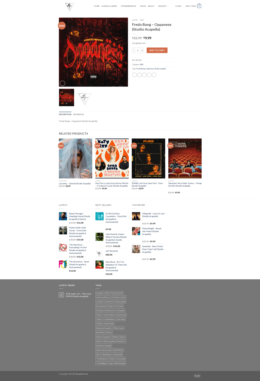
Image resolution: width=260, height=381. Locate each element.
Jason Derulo (121, 315)
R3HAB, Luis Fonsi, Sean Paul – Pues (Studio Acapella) (147, 184)
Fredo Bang (140, 69)
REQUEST (162, 6)
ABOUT (151, 6)
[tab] (65, 114)
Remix (109, 332)
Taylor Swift (117, 354)
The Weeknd (101, 359)
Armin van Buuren (103, 297)
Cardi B (99, 302)
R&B (142, 20)
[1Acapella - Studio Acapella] (72, 6)
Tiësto (111, 359)
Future (98, 315)
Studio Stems (118, 350)
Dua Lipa (99, 310)
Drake (120, 306)
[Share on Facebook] (134, 75)
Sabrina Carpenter (103, 337)
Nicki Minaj (100, 332)
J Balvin (99, 319)
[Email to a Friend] (144, 75)
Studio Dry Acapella (103, 346)
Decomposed (101, 306)
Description (65, 114)
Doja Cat (112, 306)
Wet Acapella (120, 363)
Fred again (120, 310)
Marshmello (109, 324)
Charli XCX (108, 302)
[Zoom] (62, 83)
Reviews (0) (78, 114)
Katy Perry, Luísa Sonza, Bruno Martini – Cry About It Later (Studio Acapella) (111, 184)
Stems (122, 337)
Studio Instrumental (103, 350)
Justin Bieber (109, 319)
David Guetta (120, 302)
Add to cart (157, 50)
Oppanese (150, 69)
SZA (97, 354)
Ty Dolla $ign (101, 363)
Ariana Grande (117, 293)
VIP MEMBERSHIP (128, 6)
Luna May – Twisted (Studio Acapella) (75, 183)
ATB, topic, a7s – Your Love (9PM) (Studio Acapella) (78, 294)
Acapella (99, 293)
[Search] (91, 6)
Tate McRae (106, 354)
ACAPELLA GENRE (109, 6)
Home (134, 20)
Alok (107, 293)
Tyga (111, 363)
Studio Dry (121, 341)
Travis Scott (120, 359)
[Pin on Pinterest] (149, 75)
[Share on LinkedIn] (154, 75)
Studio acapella (160, 69)
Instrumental (108, 315)
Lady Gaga (120, 319)
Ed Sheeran (109, 310)
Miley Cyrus (118, 328)
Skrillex (115, 337)
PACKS (143, 6)
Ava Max (115, 297)
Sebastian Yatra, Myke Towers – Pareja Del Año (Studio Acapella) (185, 184)
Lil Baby (99, 324)
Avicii (123, 297)
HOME (97, 6)
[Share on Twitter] (139, 75)
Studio (98, 341)
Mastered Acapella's (104, 328)
